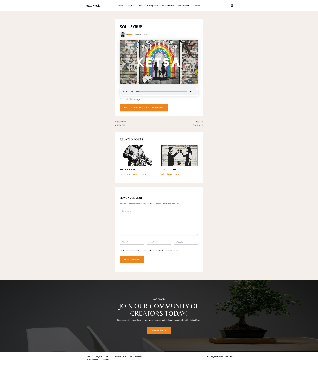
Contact (196, 5)
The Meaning (128, 169)
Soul (128, 174)
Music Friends (183, 5)
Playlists (130, 5)
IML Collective (168, 5)
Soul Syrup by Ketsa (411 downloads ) (144, 107)
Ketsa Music (92, 5)
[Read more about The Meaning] (139, 155)
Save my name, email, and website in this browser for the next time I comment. (151, 251)
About (140, 5)
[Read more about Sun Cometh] (179, 155)
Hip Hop (123, 174)
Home (120, 5)
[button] (232, 5)
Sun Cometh (168, 169)
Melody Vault (152, 5)
